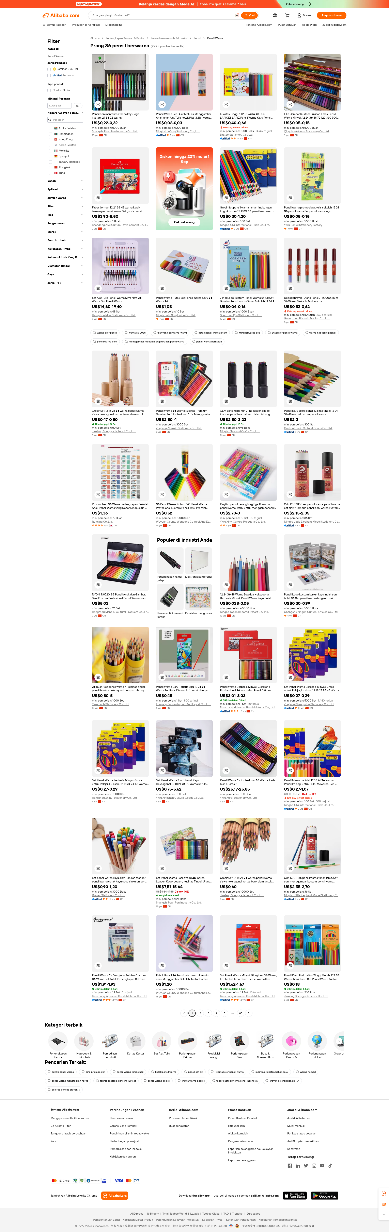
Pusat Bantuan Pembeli (242, 1118)
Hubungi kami (236, 1125)
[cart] (288, 16)
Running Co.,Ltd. (102, 521)
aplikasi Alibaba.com (265, 1195)
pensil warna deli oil (159, 1080)
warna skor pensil (107, 332)
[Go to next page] (248, 1013)
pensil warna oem (107, 341)
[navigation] (65, 526)
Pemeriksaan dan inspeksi (126, 1148)
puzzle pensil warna (63, 1071)
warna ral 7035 (137, 332)
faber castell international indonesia (237, 1080)
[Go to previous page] (184, 1013)
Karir (53, 1141)
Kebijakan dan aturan (123, 1156)
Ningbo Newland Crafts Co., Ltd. (240, 431)
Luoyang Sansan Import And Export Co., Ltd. (183, 704)
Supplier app (201, 1195)
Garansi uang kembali (123, 1125)
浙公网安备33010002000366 (261, 1226)
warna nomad (308, 1071)
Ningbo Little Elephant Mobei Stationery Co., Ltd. (312, 521)
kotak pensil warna (165, 1071)
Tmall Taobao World (174, 1213)
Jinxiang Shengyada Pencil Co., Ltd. (114, 431)
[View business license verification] (231, 1226)
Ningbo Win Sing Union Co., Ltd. (176, 315)
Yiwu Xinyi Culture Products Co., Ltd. (243, 521)
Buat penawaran (179, 1125)
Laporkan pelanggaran (242, 1160)
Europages (253, 1213)
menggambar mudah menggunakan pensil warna (157, 341)
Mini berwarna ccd (249, 332)
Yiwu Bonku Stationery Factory (303, 224)
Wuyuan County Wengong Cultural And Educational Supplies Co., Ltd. (184, 521)
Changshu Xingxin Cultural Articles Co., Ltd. (311, 611)
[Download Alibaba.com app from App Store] (295, 1196)
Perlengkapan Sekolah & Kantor (125, 38)
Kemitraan (293, 1148)
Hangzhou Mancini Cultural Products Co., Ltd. (120, 611)
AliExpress (136, 1213)
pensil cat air (195, 1071)
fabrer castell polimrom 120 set (118, 1080)
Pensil (197, 38)
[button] (237, 15)
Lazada (194, 1213)
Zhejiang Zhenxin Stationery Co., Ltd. (179, 428)
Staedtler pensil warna (285, 332)
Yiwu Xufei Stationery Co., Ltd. (238, 797)
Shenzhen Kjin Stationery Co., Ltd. (241, 315)
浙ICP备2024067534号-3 (298, 1226)
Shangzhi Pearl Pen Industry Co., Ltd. (115, 131)
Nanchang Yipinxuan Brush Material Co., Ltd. (247, 707)
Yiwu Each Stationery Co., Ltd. (110, 704)
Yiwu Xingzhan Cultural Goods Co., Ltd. (180, 797)
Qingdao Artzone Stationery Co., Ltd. (306, 131)
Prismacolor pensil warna (229, 1071)
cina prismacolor (95, 1071)
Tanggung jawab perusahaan (68, 1133)
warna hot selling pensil (322, 332)
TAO (226, 1213)
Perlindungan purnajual (124, 1141)
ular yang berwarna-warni (172, 332)
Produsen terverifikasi (183, 1118)
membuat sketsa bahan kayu (271, 1071)
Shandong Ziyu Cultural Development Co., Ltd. (120, 224)
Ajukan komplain (238, 1133)
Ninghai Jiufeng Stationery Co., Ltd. (178, 131)
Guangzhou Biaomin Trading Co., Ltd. (307, 318)
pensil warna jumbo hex (130, 1071)
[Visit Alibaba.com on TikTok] (330, 1165)
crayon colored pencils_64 (284, 1080)
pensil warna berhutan (209, 341)
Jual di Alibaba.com (299, 1118)
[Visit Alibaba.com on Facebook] (289, 1165)
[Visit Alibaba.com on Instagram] (314, 1165)
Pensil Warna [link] (215, 38)
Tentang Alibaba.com (65, 1109)
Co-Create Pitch (61, 1125)
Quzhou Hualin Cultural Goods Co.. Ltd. (308, 428)
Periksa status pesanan (301, 1133)
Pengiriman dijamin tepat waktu (129, 1133)
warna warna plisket (193, 1080)
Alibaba (94, 38)
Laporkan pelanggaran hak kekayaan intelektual (251, 1150)
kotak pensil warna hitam (213, 332)
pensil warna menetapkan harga (70, 1080)
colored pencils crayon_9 (66, 1089)
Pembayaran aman (121, 1118)
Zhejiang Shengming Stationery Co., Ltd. (309, 704)
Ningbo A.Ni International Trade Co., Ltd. (245, 224)
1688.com (153, 1213)
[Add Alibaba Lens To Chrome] (114, 1196)
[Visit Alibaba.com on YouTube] (322, 1165)
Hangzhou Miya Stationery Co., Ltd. (114, 315)
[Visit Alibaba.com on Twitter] (306, 1165)
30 (240, 1013)
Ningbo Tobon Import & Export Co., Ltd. (244, 611)
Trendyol (237, 1213)
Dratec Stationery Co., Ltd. (236, 134)
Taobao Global (211, 1213)
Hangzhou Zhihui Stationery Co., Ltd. (114, 797)
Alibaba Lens (74, 1195)
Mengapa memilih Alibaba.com (70, 1118)
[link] (383, 1193)
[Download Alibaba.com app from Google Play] (324, 1196)
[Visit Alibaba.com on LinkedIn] (297, 1165)
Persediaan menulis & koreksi (169, 38)
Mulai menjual (296, 1125)
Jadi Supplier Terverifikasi (303, 1141)
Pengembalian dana (240, 1141)
